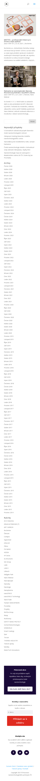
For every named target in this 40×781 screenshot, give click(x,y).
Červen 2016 (8, 456)
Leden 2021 (8, 302)
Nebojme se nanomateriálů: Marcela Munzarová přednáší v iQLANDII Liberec (19, 92)
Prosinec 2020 (8, 305)
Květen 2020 (8, 324)
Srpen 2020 (7, 314)
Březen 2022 (8, 273)
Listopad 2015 (8, 478)
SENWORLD (8, 628)
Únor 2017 (7, 434)
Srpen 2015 (7, 487)
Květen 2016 (8, 459)
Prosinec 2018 (8, 368)
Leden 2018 (8, 402)
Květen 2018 (8, 390)
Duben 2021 (8, 292)
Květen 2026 (8, 169)
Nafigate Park (8, 574)
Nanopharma (8, 590)
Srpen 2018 (7, 380)
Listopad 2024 (8, 210)
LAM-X (6, 568)
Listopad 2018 (8, 371)
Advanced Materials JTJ (11, 524)
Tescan (6, 637)
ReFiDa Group (8, 612)
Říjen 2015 (7, 481)
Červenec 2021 (9, 289)
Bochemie (28, 43)
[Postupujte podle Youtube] (26, 752)
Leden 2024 (8, 232)
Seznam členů (11, 766)
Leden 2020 (8, 333)
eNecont (7, 543)
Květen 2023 (8, 248)
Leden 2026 (8, 179)
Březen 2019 (8, 361)
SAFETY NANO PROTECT (12, 622)
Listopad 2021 (8, 286)
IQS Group (7, 562)
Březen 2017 (8, 431)
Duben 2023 (8, 251)
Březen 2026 (8, 176)
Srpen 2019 (7, 349)
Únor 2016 (7, 468)
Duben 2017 (8, 427)
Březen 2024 (8, 226)
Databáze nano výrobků (25, 766)
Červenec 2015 (9, 490)
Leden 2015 (8, 509)
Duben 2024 (8, 223)
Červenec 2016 (9, 453)
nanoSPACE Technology (12, 596)
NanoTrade (8, 600)
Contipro (7, 537)
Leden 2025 (8, 204)
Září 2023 (7, 242)
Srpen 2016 (7, 449)
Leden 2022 (8, 279)
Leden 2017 (8, 437)
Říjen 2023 (7, 239)
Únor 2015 (7, 506)
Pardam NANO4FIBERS (12, 603)
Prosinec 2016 (8, 440)
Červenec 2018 (9, 383)
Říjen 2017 (7, 412)
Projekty (7, 609)
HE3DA (6, 552)
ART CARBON (8, 527)
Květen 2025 (8, 201)
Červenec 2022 (9, 270)
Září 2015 (7, 484)
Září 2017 (7, 415)
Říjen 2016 (7, 446)
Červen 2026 (8, 166)
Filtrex (6, 546)
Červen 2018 (8, 387)
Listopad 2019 (8, 339)
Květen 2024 (8, 220)
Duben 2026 (8, 172)
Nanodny (7, 584)
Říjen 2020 (7, 308)
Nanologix (7, 587)
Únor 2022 (7, 276)
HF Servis (7, 556)
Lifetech (6, 571)
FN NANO (7, 549)
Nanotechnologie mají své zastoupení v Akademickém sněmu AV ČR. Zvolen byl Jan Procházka (18, 155)
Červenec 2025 (9, 198)
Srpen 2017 (7, 418)
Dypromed (7, 540)
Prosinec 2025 (8, 182)
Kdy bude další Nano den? (20, 689)
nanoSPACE (8, 593)
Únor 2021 (7, 298)
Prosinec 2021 (8, 283)
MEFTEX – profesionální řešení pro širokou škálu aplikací (17, 41)
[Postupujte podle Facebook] (13, 752)
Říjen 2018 (7, 374)
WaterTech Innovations (11, 650)
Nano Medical (8, 578)
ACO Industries (9, 521)
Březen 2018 (8, 396)
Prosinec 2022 (8, 257)
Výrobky (6, 647)
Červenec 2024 (9, 213)
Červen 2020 (8, 320)
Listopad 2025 (8, 185)
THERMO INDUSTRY (11, 641)
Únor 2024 (7, 229)
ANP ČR (11, 43)
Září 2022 (7, 264)
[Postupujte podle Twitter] (20, 752)
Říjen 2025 (7, 188)
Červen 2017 (8, 424)
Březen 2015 (8, 503)
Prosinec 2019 (8, 336)
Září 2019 (7, 346)
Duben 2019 (8, 358)
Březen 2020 (8, 330)
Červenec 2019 (9, 352)
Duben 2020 (8, 327)
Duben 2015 (8, 500)
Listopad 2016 (8, 443)
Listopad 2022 (8, 261)
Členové (26, 95)
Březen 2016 (8, 465)
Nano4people (8, 581)
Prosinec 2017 (8, 405)
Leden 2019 (8, 364)
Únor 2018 (7, 399)
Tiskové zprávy (9, 644)
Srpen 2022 (7, 267)
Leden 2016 (8, 472)
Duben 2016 (8, 462)
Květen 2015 (8, 497)
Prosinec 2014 (8, 512)
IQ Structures (8, 559)
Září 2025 (7, 191)
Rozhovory (7, 619)
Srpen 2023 (7, 245)
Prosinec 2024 (8, 207)
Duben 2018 (8, 393)
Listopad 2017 (8, 409)
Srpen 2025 (7, 194)
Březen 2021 (8, 295)
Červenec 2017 (9, 421)
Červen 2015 (8, 494)
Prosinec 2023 (8, 235)
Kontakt (25, 769)
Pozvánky (7, 606)
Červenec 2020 (9, 317)
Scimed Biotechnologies (12, 625)
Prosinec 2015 (8, 475)
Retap (6, 615)
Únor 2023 (7, 254)
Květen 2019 (8, 355)
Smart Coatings (9, 631)
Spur (5, 634)
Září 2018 (7, 377)
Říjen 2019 (7, 342)
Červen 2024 (8, 217)
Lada (5, 565)
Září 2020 (7, 311)
